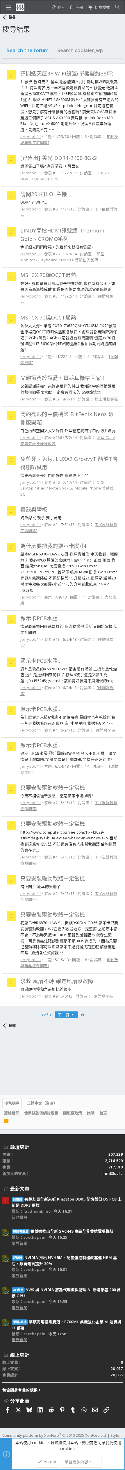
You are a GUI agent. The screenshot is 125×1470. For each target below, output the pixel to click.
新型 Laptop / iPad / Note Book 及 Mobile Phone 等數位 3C (67, 488)
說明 (90, 1113)
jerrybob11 (30, 136)
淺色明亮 (11, 1103)
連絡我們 (11, 1113)
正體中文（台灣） (42, 1103)
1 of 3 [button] (46, 1014)
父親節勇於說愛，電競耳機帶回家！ (63, 377)
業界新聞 (19, 1243)
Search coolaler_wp (80, 50)
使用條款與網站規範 (41, 1113)
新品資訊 (19, 1217)
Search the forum (28, 50)
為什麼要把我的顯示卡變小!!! (54, 545)
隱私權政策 (72, 1113)
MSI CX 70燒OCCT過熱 (48, 275)
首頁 (103, 1113)
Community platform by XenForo (54, 1435)
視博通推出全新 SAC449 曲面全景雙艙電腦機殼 (63, 1231)
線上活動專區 (106, 399)
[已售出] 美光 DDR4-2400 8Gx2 (58, 157)
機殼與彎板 (33, 509)
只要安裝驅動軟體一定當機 (52, 787)
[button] (8, 7)
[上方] (112, 1113)
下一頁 (64, 1014)
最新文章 (19, 1188)
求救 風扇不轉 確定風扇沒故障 (57, 981)
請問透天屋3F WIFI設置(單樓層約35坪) (67, 73)
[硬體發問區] (105, 730)
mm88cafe (112, 1173)
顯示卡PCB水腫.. (40, 618)
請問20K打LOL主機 (43, 194)
